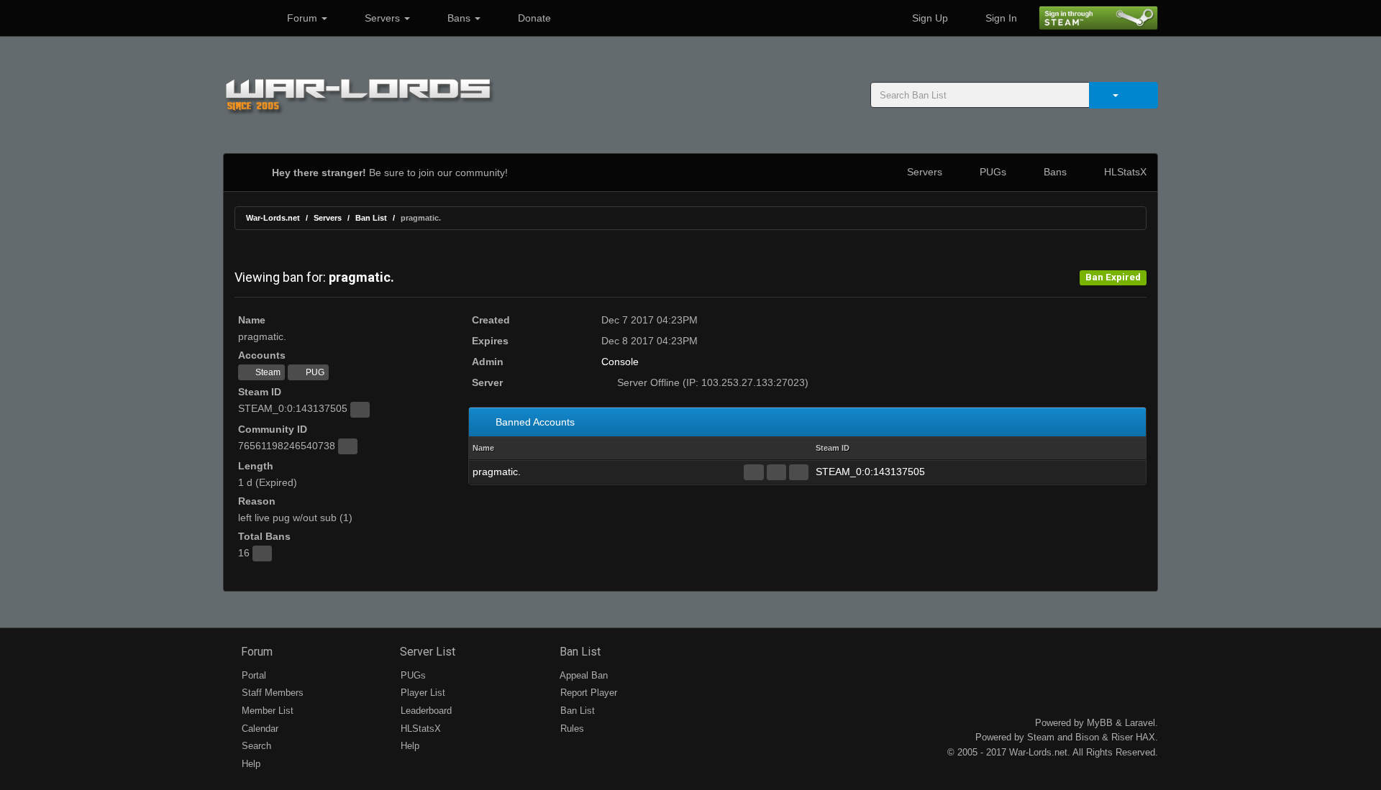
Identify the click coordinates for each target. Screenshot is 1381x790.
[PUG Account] (798, 472)
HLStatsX (1124, 172)
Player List (421, 692)
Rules (570, 728)
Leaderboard (425, 710)
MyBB (1100, 722)
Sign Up (928, 18)
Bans (459, 18)
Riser (1122, 737)
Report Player (587, 692)
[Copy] (360, 410)
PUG (314, 372)
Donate (533, 18)
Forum (302, 18)
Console (620, 361)
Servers (382, 18)
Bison (1087, 737)
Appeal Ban (582, 675)
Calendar (258, 728)
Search (255, 745)
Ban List (371, 217)
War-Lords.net (273, 217)
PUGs (991, 172)
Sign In (1000, 18)
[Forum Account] (753, 472)
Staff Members (271, 692)
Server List (426, 651)
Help (249, 763)
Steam (267, 372)
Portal (252, 675)
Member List (266, 710)
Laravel (1140, 722)
